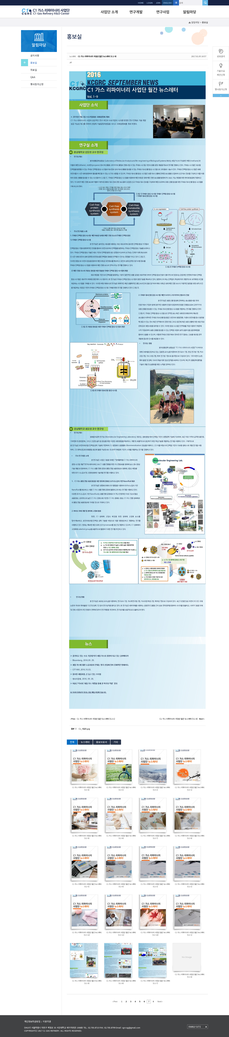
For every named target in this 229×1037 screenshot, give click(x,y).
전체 (72, 742)
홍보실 (33, 62)
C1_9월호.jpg (84, 728)
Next (159, 1001)
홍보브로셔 (101, 742)
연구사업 (162, 11)
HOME (141, 2)
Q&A (32, 77)
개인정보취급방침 (32, 1021)
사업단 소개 (109, 11)
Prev (115, 1001)
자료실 (33, 69)
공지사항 (34, 55)
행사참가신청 (36, 84)
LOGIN (150, 2)
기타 (116, 742)
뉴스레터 (85, 742)
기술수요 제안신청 (221, 72)
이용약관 (47, 1021)
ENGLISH (167, 2)
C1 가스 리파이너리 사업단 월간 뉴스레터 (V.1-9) (97, 56)
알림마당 (189, 11)
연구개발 (136, 11)
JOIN (158, 2)
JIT (70, 62)
